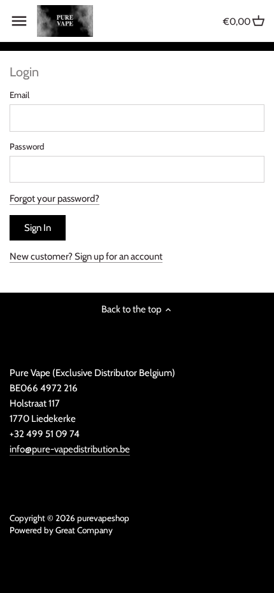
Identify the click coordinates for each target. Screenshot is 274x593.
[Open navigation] (19, 21)
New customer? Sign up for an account (86, 256)
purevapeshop (103, 518)
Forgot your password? (54, 198)
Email (19, 95)
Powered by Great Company (61, 530)
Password (27, 146)
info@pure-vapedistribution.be (70, 449)
